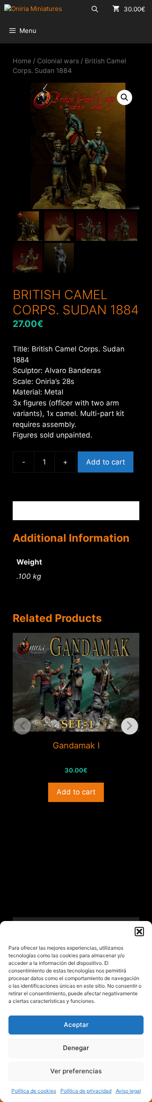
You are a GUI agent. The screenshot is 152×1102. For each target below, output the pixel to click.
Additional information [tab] (60, 510)
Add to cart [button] (76, 792)
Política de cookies (33, 1091)
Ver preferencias (76, 1071)
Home (22, 61)
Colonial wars (58, 61)
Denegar (76, 1048)
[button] (139, 931)
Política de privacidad (85, 1091)
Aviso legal (128, 1091)
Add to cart (105, 462)
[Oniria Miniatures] (33, 9)
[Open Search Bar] (95, 9)
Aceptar (76, 1025)
